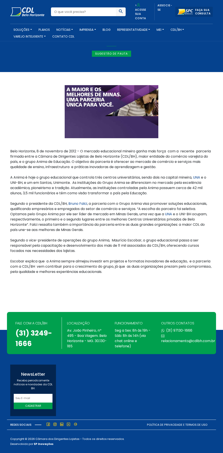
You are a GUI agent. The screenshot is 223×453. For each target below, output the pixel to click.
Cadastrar (33, 406)
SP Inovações (43, 444)
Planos (44, 30)
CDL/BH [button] (176, 30)
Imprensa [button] (86, 30)
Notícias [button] (63, 30)
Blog (107, 30)
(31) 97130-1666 (179, 330)
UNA (196, 177)
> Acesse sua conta (140, 11)
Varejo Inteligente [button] (28, 36)
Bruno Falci (77, 203)
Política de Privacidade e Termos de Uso (177, 425)
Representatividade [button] (132, 30)
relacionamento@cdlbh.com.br (188, 340)
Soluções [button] (21, 30)
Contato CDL (63, 36)
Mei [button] (159, 30)
